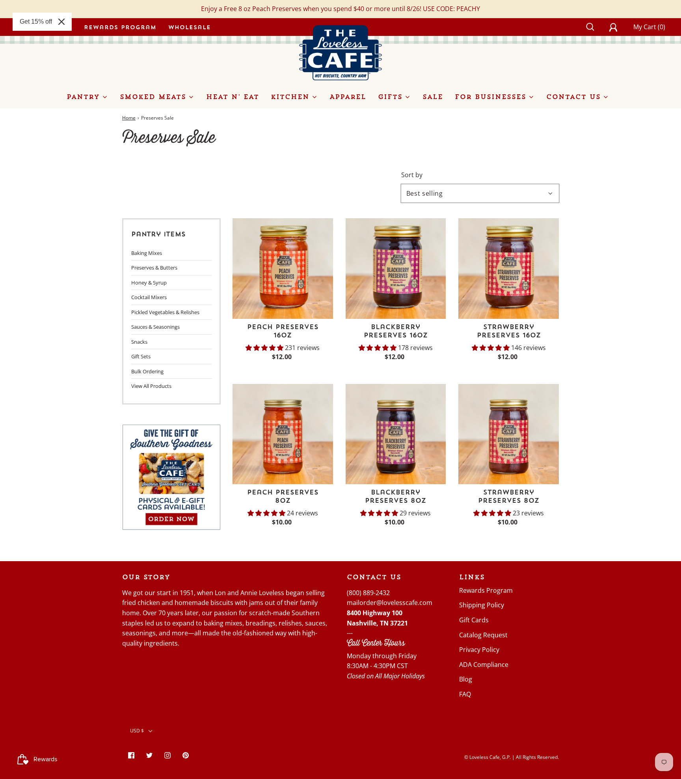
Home (129, 117)
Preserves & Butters (154, 267)
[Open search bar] (594, 27)
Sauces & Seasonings (155, 326)
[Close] (61, 22)
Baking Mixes (146, 253)
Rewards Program (120, 27)
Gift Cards (474, 620)
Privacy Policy (479, 649)
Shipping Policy (481, 605)
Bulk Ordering (147, 371)
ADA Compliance (483, 664)
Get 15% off (36, 21)
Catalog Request (483, 635)
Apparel (347, 97)
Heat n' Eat (232, 97)
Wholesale (189, 27)
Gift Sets (141, 356)
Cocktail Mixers (149, 297)
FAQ (465, 694)
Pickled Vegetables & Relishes (165, 312)
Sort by (411, 175)
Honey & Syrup (149, 282)
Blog (465, 679)
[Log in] (617, 27)
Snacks (139, 341)
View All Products (151, 386)
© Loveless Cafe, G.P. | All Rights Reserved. (511, 757)
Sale (432, 97)
